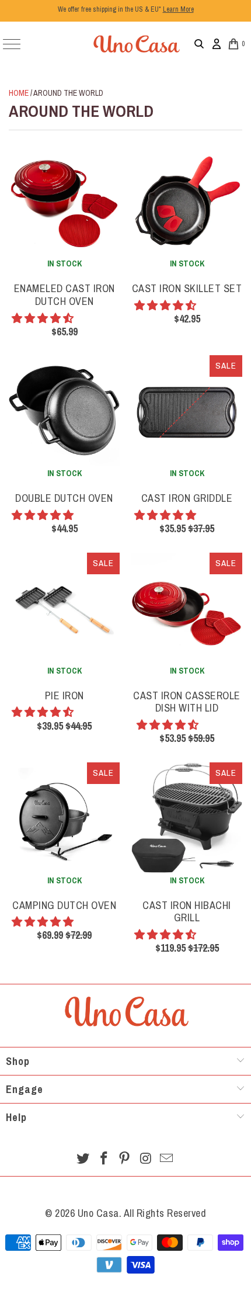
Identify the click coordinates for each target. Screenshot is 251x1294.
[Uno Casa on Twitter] (83, 1159)
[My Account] (216, 44)
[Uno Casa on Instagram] (146, 1159)
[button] (44, 318)
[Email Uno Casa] (167, 1159)
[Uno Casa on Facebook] (104, 1159)
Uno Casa (98, 1213)
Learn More (178, 9)
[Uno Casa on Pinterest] (125, 1159)
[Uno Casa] (136, 44)
